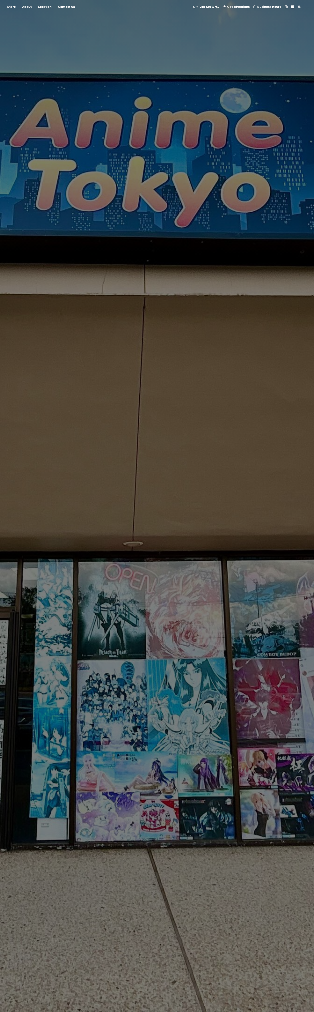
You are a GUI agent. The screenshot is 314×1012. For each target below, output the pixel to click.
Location (45, 7)
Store (11, 7)
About (27, 7)
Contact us (66, 7)
